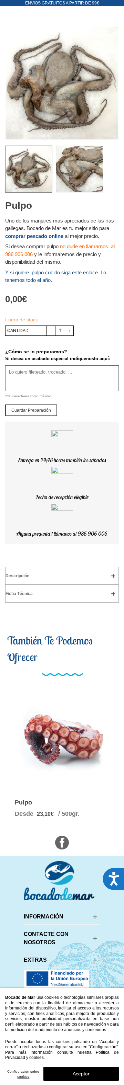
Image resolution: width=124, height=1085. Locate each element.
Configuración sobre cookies (23, 1074)
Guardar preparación (31, 410)
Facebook (62, 842)
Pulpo (23, 802)
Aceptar (81, 1073)
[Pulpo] (62, 738)
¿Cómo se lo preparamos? (36, 351)
